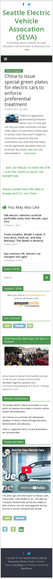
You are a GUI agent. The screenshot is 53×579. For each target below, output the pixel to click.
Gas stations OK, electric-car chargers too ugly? (22, 255)
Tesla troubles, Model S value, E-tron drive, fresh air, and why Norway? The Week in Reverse (25, 237)
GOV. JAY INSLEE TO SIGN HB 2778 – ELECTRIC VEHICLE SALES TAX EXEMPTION (26, 172)
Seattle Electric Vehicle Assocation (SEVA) (26, 24)
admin (25, 109)
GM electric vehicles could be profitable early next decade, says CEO (26, 218)
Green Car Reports (13, 71)
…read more (29, 153)
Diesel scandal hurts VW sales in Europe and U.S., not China (23, 191)
